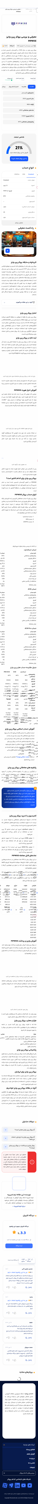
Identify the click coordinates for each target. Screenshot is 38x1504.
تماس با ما (31, 1463)
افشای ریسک (30, 1449)
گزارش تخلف (31, 1454)
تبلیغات (32, 1467)
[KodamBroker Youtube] (23, 1485)
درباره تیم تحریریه (19, 1206)
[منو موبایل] (34, 916)
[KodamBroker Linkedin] (17, 1485)
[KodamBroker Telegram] (11, 1485)
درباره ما (32, 1458)
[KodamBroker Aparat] (4, 1485)
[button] (19, 1130)
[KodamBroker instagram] (29, 1485)
